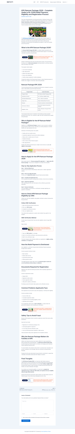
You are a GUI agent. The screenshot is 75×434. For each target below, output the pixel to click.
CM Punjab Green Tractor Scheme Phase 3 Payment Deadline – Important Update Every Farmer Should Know (42, 228)
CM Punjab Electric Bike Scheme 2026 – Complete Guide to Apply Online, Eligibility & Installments (43, 380)
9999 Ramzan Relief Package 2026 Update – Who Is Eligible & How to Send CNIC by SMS (43, 57)
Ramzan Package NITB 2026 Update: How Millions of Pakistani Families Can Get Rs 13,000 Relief (42, 150)
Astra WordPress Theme (46, 431)
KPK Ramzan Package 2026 (28, 38)
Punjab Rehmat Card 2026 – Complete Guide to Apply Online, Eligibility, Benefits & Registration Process (42, 309)
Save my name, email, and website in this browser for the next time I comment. (36, 417)
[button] (66, 2)
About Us (64, 2)
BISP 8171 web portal (44, 2)
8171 (38, 2)
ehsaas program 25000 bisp (55, 2)
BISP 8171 (10, 2)
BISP (34, 2)
